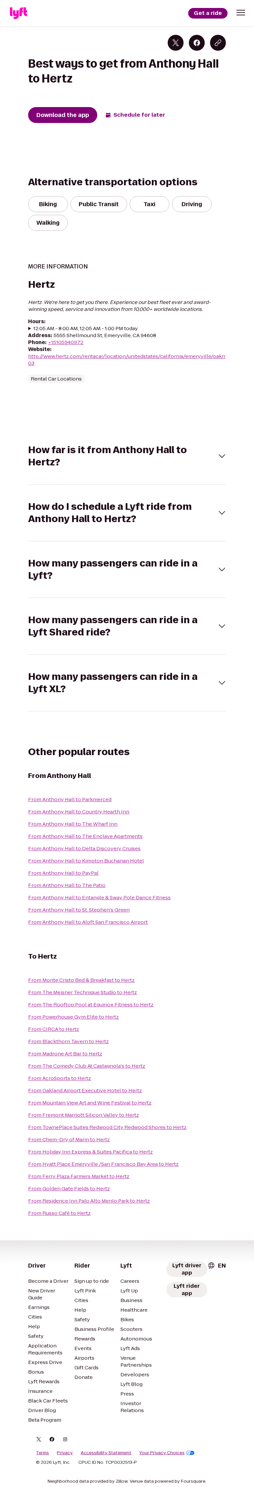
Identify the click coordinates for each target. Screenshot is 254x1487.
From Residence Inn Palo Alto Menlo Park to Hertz (89, 1200)
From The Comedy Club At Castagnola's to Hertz (86, 1065)
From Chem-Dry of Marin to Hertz (69, 1139)
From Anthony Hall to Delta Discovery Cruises (84, 848)
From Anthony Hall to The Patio (67, 885)
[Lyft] (18, 13)
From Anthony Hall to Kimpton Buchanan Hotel (86, 860)
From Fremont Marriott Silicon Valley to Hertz (83, 1114)
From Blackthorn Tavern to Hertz (68, 1041)
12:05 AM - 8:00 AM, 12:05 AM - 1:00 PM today (85, 328)
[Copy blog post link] (218, 43)
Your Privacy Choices (162, 1453)
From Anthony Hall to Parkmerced (69, 799)
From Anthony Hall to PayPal (63, 872)
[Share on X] (176, 43)
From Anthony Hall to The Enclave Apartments (85, 836)
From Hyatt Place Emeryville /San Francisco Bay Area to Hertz (103, 1163)
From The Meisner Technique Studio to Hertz (82, 992)
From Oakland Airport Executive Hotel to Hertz (85, 1090)
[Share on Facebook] (197, 43)
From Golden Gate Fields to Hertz (69, 1188)
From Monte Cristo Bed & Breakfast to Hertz (81, 980)
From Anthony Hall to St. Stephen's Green (79, 909)
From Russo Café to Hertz (59, 1213)
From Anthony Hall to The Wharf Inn (72, 823)
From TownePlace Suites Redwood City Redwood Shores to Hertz (107, 1127)
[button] (240, 12)
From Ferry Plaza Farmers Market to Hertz (78, 1176)
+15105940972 (65, 342)
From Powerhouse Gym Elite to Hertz (73, 1016)
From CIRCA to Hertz (53, 1029)
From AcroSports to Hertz (59, 1078)
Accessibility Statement (106, 1453)
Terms (42, 1453)
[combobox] (216, 1266)
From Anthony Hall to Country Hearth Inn (78, 811)
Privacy (65, 1453)
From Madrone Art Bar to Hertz (65, 1053)
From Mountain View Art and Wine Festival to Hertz (89, 1102)
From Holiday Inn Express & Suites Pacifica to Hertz (90, 1151)
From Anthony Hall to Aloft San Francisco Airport (88, 922)
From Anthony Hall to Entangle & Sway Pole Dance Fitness (99, 897)
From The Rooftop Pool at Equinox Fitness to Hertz (90, 1004)
